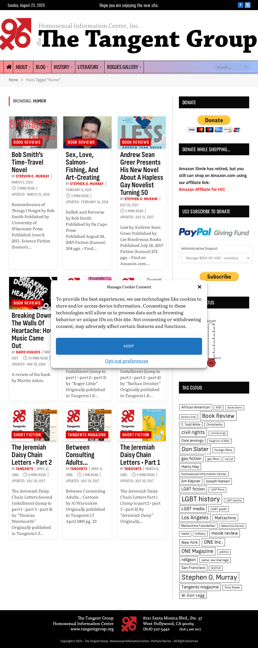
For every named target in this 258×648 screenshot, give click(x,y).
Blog (40, 66)
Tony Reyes (232, 587)
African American (195, 407)
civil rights (193, 432)
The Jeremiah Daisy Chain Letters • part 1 (140, 455)
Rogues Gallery (122, 66)
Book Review (218, 416)
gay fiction (191, 458)
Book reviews (27, 142)
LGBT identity (234, 500)
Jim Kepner (190, 481)
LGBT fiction (193, 489)
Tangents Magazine (87, 434)
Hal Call (229, 459)
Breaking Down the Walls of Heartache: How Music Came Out (33, 331)
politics (224, 552)
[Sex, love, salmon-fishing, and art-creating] (87, 132)
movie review (224, 533)
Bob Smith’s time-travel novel (27, 162)
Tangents (24, 468)
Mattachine (225, 518)
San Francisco (193, 567)
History (61, 66)
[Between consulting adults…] (87, 425)
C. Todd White (191, 425)
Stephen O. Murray (33, 176)
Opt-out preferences (126, 360)
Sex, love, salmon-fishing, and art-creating (83, 166)
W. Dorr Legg (193, 595)
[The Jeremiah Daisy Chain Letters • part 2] (33, 425)
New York (189, 542)
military (200, 534)
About (21, 66)
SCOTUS (216, 568)
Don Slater (195, 449)
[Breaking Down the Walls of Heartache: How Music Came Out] (33, 293)
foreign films (223, 450)
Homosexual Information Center (204, 474)
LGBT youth (218, 509)
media (185, 534)
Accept (129, 346)
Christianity (214, 425)
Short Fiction (27, 434)
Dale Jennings (192, 440)
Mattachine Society (232, 526)
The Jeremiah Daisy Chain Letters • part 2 (32, 455)
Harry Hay (190, 466)
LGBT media (193, 509)
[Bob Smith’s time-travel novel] (33, 132)
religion (188, 560)
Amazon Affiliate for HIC (202, 189)
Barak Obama (235, 407)
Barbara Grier (188, 417)
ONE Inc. (213, 542)
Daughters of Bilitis (219, 441)
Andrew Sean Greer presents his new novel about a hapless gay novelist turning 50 (141, 173)
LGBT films (217, 489)
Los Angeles (195, 517)
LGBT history (201, 499)
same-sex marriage (215, 560)
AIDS (219, 407)
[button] (199, 286)
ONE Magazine (197, 551)
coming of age (218, 433)
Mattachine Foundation (198, 526)
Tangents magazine (200, 587)
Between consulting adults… (80, 455)
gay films (213, 459)
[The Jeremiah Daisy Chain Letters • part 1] (142, 425)
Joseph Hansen (218, 481)
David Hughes (28, 352)
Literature (88, 66)
